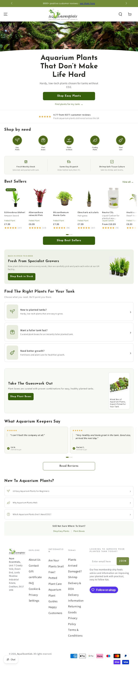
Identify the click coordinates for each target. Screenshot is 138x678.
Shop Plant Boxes (20, 397)
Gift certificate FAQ (35, 577)
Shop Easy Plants (69, 96)
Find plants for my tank (69, 104)
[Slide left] (12, 3)
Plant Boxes (79, 531)
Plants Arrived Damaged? (75, 565)
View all (128, 181)
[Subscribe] (123, 561)
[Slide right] (126, 3)
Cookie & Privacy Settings (34, 594)
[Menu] (5, 14)
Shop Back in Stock (21, 276)
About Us (35, 560)
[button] (120, 14)
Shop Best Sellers (69, 240)
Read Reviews (69, 466)
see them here (87, 3)
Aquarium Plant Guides (55, 595)
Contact (34, 565)
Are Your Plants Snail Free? (56, 566)
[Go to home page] (63, 14)
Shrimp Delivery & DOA (74, 583)
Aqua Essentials (25, 653)
